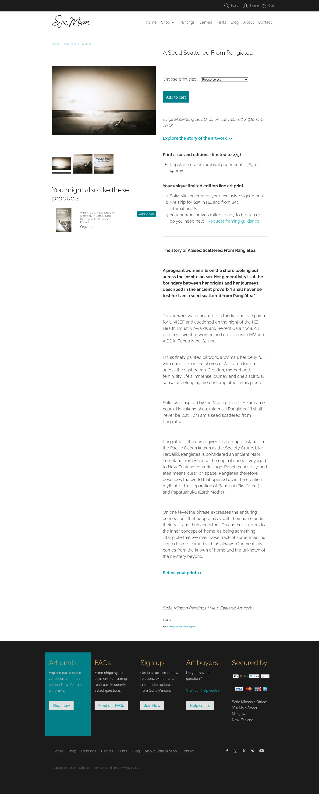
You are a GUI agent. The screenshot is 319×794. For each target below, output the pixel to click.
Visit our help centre (203, 690)
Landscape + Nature (78, 44)
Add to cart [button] (176, 97)
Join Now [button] (152, 705)
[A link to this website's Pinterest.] (253, 751)
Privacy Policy (130, 767)
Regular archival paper (182, 626)
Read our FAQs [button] (111, 705)
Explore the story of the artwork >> (197, 138)
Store (56, 44)
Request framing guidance (233, 221)
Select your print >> (182, 572)
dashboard (84, 767)
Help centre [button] (200, 705)
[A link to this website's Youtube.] (261, 751)
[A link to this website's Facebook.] (227, 751)
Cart (271, 5)
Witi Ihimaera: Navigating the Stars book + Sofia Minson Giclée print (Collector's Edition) (97, 217)
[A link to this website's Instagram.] (235, 751)
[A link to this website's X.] (244, 751)
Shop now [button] (61, 705)
